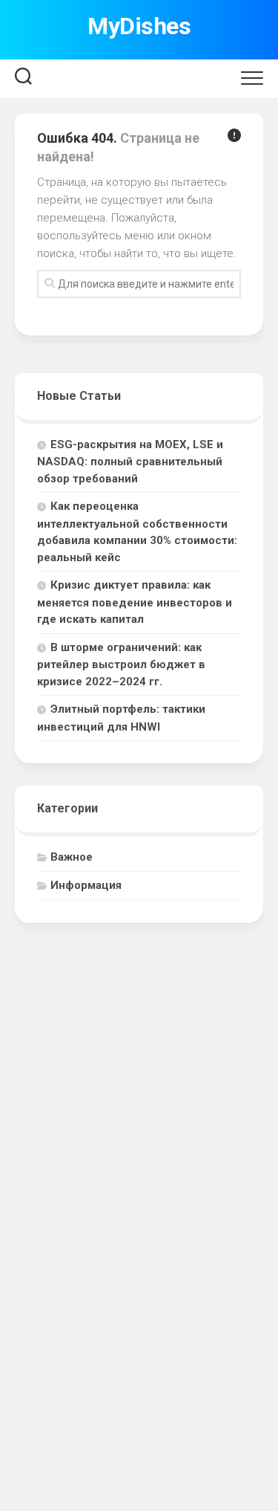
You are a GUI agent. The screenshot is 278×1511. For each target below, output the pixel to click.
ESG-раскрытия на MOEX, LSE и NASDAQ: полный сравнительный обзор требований (130, 461)
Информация (86, 885)
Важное (71, 857)
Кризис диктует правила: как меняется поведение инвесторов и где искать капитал (134, 602)
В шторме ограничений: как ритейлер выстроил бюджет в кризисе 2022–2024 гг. (121, 664)
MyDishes (139, 26)
